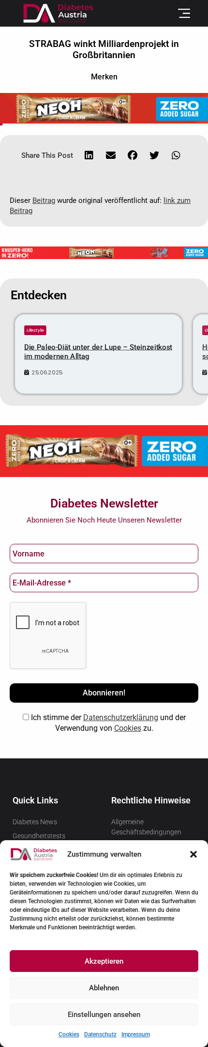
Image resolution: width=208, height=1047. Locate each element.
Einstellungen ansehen (104, 1014)
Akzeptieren (104, 961)
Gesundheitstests (39, 836)
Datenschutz (100, 1034)
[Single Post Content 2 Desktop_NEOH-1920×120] (104, 252)
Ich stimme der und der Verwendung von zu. (107, 723)
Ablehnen (104, 988)
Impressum (135, 1034)
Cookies (69, 1034)
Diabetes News (35, 822)
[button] (193, 854)
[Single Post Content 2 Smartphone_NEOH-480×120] (104, 450)
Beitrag (43, 200)
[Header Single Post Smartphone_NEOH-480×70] (104, 107)
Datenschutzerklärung (120, 717)
